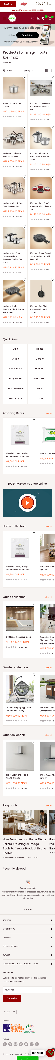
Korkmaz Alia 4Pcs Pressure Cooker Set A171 (39, 156)
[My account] (38, 18)
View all (48, 413)
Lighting (39, 368)
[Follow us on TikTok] (32, 1044)
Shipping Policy (33, 903)
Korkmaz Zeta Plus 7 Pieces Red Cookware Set (40, 206)
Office (15, 358)
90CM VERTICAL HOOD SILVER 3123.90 (17, 776)
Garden (40, 358)
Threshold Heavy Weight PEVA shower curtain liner (18, 455)
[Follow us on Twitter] (10, 1044)
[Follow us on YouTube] (26, 1044)
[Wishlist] (44, 18)
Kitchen (40, 398)
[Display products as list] (51, 70)
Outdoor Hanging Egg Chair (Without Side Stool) (18, 709)
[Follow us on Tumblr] (37, 1044)
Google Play (27, 35)
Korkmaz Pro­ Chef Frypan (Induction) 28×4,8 (38, 309)
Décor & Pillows (15, 388)
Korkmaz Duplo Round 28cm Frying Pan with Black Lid (40, 256)
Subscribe (12, 998)
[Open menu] (4, 18)
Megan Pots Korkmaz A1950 (12, 105)
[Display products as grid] (46, 70)
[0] (50, 18)
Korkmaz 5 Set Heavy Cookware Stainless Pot (40, 106)
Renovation (15, 398)
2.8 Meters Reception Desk (18, 637)
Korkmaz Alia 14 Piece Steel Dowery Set (13, 204)
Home (39, 348)
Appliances (15, 368)
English (7, 1012)
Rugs (40, 388)
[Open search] (32, 18)
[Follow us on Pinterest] (21, 1044)
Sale (15, 348)
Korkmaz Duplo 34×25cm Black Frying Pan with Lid (13, 309)
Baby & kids (15, 378)
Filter (9, 71)
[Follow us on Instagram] (15, 1044)
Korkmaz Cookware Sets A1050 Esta (12, 155)
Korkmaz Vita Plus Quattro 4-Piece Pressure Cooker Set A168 (12, 258)
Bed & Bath (39, 378)
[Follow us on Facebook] (5, 1044)
